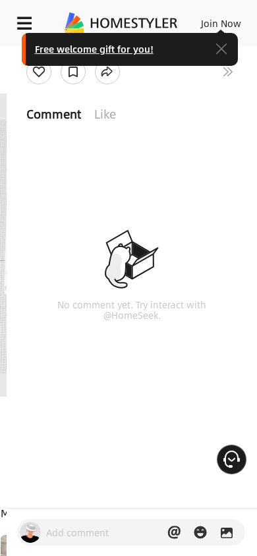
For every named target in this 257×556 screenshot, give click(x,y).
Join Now (221, 23)
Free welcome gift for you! (94, 48)
